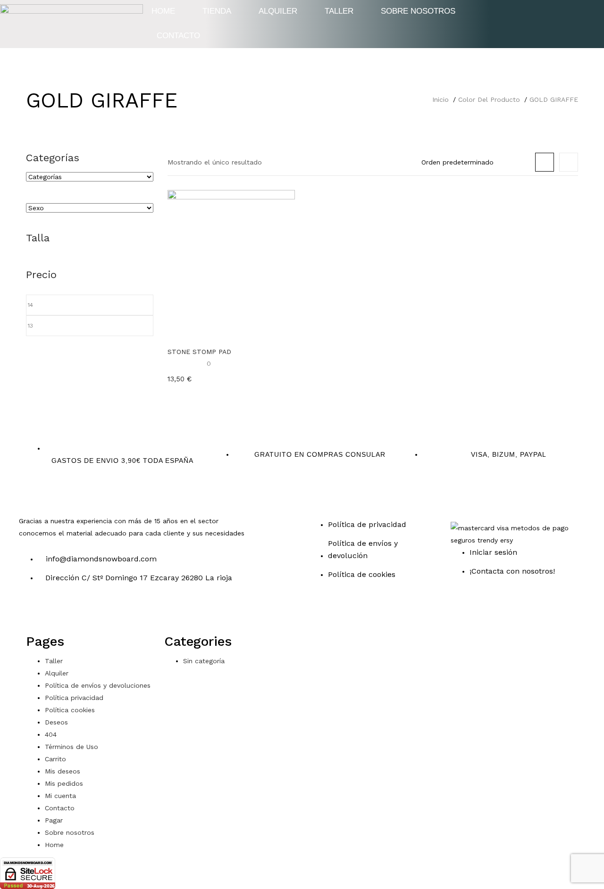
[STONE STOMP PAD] (231, 264)
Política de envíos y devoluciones (98, 685)
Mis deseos (62, 771)
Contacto (178, 35)
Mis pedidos (64, 783)
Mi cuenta (60, 795)
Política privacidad (74, 697)
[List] (568, 162)
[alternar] (88, 158)
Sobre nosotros (69, 832)
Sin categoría (204, 661)
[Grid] (544, 162)
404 (51, 734)
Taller (54, 661)
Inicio (440, 99)
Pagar (54, 820)
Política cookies (70, 710)
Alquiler (56, 673)
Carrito (55, 759)
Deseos (56, 722)
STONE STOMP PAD (199, 351)
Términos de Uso (71, 746)
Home (54, 844)
